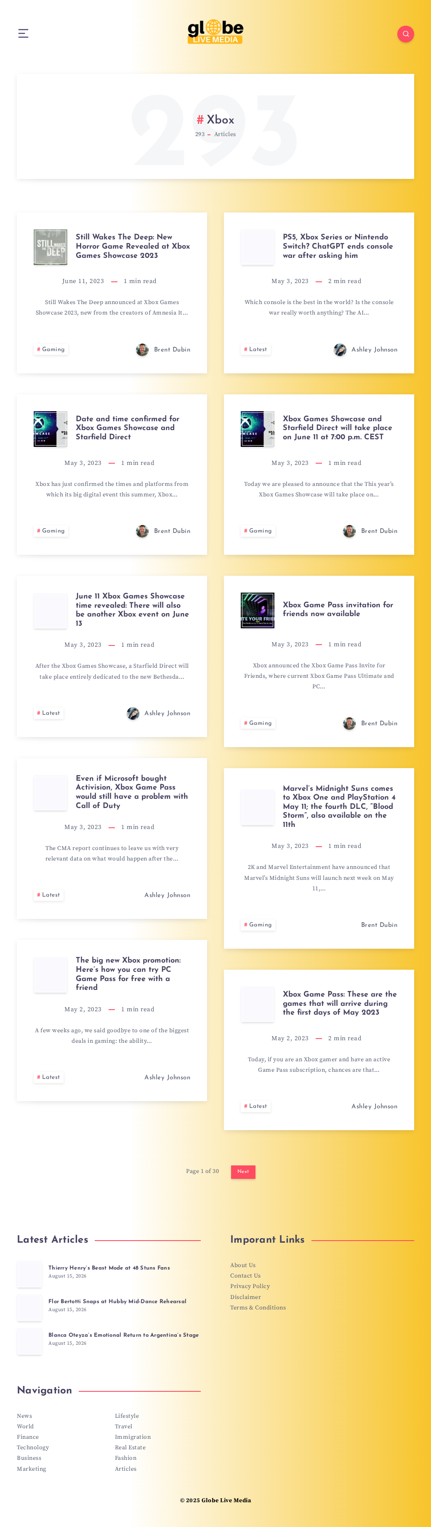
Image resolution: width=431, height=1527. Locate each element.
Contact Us (245, 1276)
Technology (33, 1447)
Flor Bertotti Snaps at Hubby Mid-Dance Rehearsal (117, 1301)
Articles (126, 1469)
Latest (258, 349)
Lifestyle (127, 1416)
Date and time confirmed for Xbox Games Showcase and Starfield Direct (127, 428)
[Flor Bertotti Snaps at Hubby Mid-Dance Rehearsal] (29, 1307)
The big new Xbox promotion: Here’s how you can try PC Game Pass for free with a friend (128, 974)
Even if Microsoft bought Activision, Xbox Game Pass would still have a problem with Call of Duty (132, 792)
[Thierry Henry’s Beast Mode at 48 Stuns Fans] (29, 1274)
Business (29, 1458)
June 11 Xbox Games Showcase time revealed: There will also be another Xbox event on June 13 (132, 610)
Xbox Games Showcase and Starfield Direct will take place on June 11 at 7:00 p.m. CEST (337, 428)
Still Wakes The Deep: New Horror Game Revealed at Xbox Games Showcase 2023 (133, 247)
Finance (28, 1437)
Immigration (133, 1437)
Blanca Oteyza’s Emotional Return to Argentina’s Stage (123, 1335)
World (25, 1426)
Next (243, 1171)
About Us (242, 1265)
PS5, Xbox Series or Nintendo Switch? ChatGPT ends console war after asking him (338, 247)
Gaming (53, 349)
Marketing (31, 1469)
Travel (124, 1426)
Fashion (126, 1458)
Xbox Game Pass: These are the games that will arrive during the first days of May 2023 (340, 1004)
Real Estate (130, 1447)
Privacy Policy (250, 1286)
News (24, 1416)
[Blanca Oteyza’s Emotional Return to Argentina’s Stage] (29, 1341)
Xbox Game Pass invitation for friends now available (338, 610)
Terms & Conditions (258, 1308)
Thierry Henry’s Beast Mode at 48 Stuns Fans (109, 1268)
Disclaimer (245, 1297)
